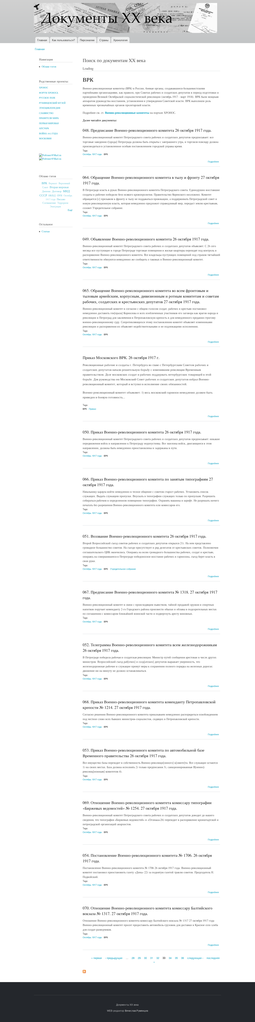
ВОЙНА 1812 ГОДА (48, 133)
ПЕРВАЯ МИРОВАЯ (49, 123)
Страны (103, 40)
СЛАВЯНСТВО (46, 113)
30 (145, 958)
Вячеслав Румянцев (136, 1010)
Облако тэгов (49, 66)
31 (151, 958)
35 (176, 958)
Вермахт (53, 183)
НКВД (52, 195)
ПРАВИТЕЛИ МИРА (49, 118)
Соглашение (49, 203)
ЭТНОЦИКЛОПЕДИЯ (49, 108)
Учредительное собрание (123, 568)
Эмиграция (55, 206)
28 (133, 958)
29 (139, 958)
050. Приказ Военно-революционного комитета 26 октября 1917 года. (142, 432)
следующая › (195, 958)
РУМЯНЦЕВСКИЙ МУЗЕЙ (52, 103)
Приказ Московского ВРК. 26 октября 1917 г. (121, 357)
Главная (42, 40)
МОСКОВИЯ (45, 138)
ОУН (59, 195)
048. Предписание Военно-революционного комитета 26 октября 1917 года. (147, 130)
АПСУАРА (44, 128)
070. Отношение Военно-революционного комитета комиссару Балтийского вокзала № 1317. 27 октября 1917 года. (147, 910)
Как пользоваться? (63, 40)
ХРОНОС (43, 87)
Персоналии (87, 40)
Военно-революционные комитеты (127, 113)
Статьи (46, 231)
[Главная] (126, 18)
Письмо (61, 199)
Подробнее (213, 161)
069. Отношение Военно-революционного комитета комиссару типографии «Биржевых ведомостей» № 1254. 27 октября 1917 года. (147, 805)
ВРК (44, 183)
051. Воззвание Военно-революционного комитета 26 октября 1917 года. (144, 536)
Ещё (70, 210)
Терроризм (62, 202)
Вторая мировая (59, 187)
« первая (96, 958)
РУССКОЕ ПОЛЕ (47, 97)
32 (157, 958)
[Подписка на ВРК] (84, 970)
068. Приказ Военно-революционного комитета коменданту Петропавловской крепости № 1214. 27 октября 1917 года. (149, 704)
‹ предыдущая (113, 958)
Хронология (120, 40)
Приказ (92, 408)
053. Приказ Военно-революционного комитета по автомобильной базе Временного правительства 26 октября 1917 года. (143, 752)
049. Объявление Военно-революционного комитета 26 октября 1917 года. (146, 239)
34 (170, 958)
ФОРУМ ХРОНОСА (48, 92)
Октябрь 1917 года (92, 154)
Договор (57, 191)
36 (182, 958)
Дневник (46, 191)
